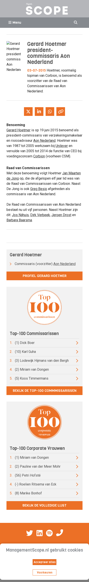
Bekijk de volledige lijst (44, 505)
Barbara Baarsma (19, 220)
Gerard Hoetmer (18, 130)
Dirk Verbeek (40, 215)
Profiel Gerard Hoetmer (45, 275)
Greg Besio (38, 189)
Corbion (39, 156)
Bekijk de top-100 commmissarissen (44, 390)
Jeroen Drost (61, 215)
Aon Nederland (44, 140)
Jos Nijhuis (20, 215)
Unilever (62, 146)
